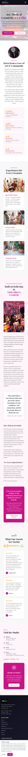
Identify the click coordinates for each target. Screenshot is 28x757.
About (2, 732)
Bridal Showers (4, 724)
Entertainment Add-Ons (7, 728)
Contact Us (20, 33)
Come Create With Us (14, 516)
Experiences (4, 722)
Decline (4, 754)
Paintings (3, 730)
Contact (3, 734)
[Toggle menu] (25, 2)
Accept (10, 754)
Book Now (14, 685)
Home (2, 720)
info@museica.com (10, 649)
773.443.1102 (9, 644)
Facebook (12, 659)
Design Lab (4, 726)
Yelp (17, 659)
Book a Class (8, 33)
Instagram (6, 659)
